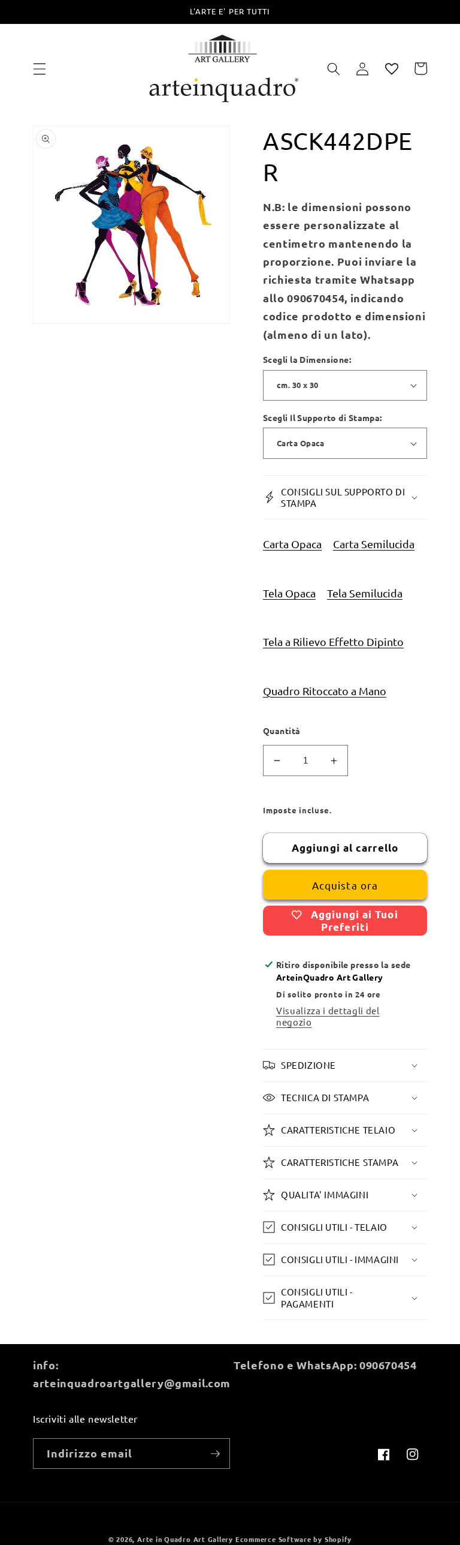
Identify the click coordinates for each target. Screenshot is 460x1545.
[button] (39, 68)
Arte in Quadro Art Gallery (185, 1539)
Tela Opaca (289, 593)
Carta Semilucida (373, 543)
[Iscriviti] (215, 1453)
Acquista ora (345, 885)
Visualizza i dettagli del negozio (328, 1016)
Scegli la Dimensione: (307, 359)
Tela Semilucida (364, 593)
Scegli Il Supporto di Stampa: (322, 417)
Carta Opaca (292, 543)
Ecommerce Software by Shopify (293, 1539)
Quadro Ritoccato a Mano (324, 690)
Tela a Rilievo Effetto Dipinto (333, 641)
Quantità (282, 730)
